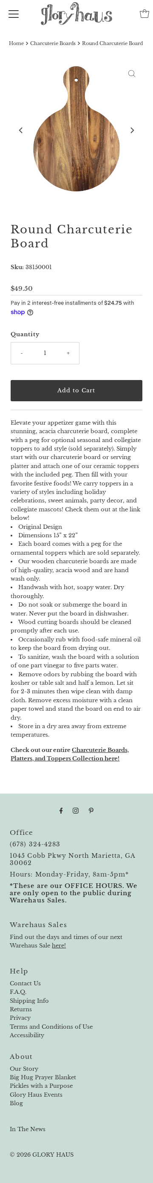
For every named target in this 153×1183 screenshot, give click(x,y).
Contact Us (25, 983)
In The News (27, 1129)
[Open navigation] (13, 13)
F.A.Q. (18, 992)
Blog (16, 1103)
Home (16, 43)
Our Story (24, 1069)
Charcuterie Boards (53, 43)
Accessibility (27, 1035)
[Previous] (21, 130)
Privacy (20, 1018)
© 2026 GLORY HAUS (42, 1155)
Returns (21, 1009)
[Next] (131, 130)
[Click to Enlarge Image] (131, 73)
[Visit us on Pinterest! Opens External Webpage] (91, 810)
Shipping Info (29, 1001)
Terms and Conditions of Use (51, 1027)
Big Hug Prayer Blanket (43, 1077)
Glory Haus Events (36, 1095)
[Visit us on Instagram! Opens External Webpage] (76, 810)
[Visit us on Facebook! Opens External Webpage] (61, 810)
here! (59, 945)
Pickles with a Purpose (41, 1086)
